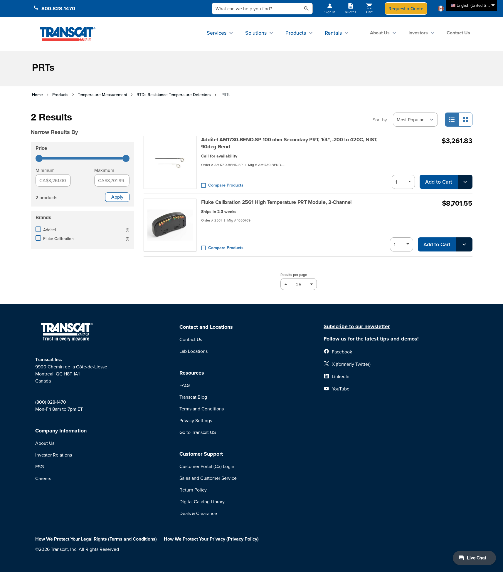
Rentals (333, 32)
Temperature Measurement (102, 95)
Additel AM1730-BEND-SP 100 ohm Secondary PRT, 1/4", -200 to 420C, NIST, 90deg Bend (289, 143)
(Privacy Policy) (242, 539)
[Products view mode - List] (452, 119)
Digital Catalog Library (202, 501)
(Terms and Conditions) (132, 539)
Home (37, 95)
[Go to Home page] (67, 34)
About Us (380, 32)
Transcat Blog (193, 397)
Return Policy (193, 490)
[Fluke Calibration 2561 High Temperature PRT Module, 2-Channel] (170, 225)
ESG (39, 466)
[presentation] (74, 124)
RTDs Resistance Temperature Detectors (174, 95)
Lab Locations (193, 351)
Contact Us (458, 32)
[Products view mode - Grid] (465, 119)
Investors (418, 32)
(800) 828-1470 (50, 402)
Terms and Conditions (201, 408)
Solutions (256, 32)
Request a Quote (405, 8)
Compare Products (225, 185)
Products (295, 32)
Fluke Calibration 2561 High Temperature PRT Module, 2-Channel (276, 202)
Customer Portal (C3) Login (206, 466)
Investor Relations (53, 455)
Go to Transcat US (197, 432)
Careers (43, 478)
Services (216, 32)
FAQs (184, 385)
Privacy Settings (195, 420)
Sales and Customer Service (208, 478)
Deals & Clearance (198, 513)
